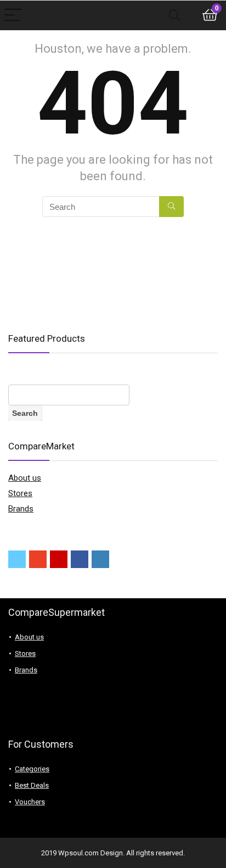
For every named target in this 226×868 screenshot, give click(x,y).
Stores (20, 493)
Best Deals (32, 785)
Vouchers (30, 802)
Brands (20, 509)
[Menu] (13, 15)
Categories (32, 769)
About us (24, 478)
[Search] (174, 15)
